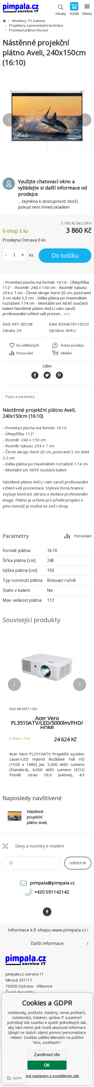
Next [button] (84, 119)
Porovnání (24, 353)
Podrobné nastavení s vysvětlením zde (47, 1076)
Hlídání (66, 353)
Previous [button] (9, 119)
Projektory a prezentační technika (36, 25)
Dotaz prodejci (72, 345)
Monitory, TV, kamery (28, 20)
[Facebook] (47, 911)
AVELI (71, 330)
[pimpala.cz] (4, 20)
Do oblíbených (27, 345)
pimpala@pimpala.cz (52, 883)
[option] (47, 119)
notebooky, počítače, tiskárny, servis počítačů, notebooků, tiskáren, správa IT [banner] (20, 9)
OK (47, 1065)
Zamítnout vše (47, 1054)
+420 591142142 (51, 892)
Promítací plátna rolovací (28, 30)
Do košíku (65, 255)
